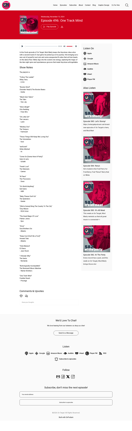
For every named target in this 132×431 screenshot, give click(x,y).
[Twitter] (68, 377)
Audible (90, 69)
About (81, 5)
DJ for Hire (116, 5)
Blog (94, 5)
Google (90, 59)
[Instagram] (73, 377)
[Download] (62, 26)
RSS (104, 353)
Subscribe (73, 5)
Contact (87, 5)
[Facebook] (63, 377)
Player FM (91, 79)
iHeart (89, 74)
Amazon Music (93, 64)
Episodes (63, 5)
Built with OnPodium (66, 417)
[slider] (41, 46)
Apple (89, 53)
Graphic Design (103, 5)
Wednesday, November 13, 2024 (52, 17)
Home (55, 5)
